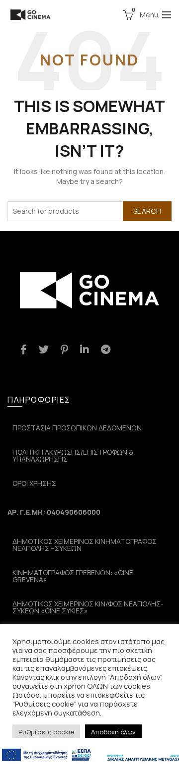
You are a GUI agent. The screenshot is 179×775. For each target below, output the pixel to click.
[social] (23, 349)
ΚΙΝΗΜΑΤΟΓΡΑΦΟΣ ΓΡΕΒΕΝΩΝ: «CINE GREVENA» (72, 576)
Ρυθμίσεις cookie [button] (46, 731)
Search (147, 211)
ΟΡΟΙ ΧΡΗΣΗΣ (34, 483)
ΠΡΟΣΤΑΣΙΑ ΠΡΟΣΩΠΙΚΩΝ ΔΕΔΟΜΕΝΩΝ (77, 427)
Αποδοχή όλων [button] (113, 731)
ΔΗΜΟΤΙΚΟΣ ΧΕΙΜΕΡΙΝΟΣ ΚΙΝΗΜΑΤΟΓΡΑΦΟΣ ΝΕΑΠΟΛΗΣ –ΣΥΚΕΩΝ (84, 545)
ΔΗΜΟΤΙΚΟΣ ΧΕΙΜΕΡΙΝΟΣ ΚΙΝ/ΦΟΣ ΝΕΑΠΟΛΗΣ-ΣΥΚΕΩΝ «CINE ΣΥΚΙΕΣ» (88, 607)
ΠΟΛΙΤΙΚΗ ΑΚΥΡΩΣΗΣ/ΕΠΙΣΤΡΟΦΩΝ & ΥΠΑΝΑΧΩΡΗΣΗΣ (72, 455)
